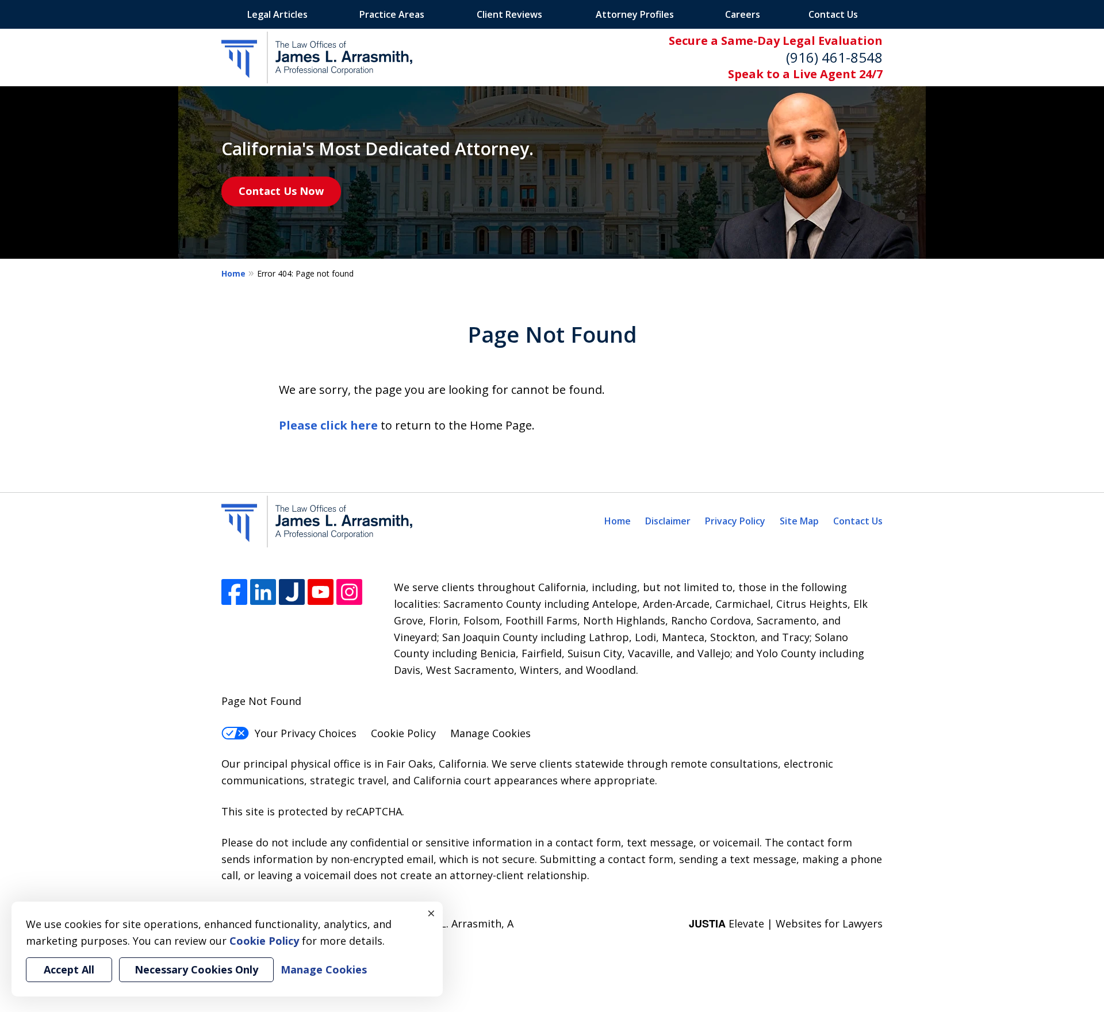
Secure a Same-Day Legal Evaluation (776, 40)
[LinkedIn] (263, 592)
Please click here (328, 425)
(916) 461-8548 (834, 57)
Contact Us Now (281, 191)
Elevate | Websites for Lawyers (786, 923)
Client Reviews (509, 14)
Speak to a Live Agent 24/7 (805, 74)
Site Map (799, 521)
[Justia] (292, 592)
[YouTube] (321, 592)
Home (233, 273)
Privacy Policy (735, 521)
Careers (742, 14)
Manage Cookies (490, 733)
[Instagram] (349, 592)
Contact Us (833, 14)
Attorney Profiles (635, 14)
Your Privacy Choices (305, 733)
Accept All (69, 969)
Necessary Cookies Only (196, 969)
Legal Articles (277, 14)
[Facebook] (234, 592)
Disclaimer (668, 521)
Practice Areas (391, 14)
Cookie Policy (403, 733)
